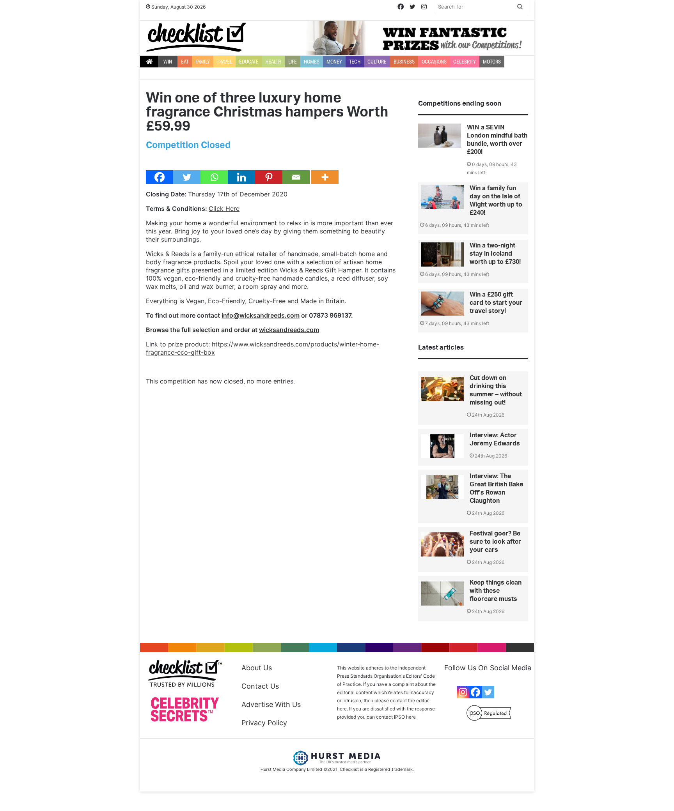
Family (202, 61)
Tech (354, 61)
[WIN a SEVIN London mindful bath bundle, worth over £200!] (439, 136)
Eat (184, 61)
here (411, 717)
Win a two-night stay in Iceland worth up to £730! (495, 253)
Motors (492, 61)
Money (334, 61)
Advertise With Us (271, 704)
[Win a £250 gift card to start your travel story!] (442, 304)
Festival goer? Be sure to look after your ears (495, 541)
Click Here (224, 208)
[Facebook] (159, 177)
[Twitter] (186, 177)
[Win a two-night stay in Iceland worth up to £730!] (442, 254)
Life (292, 61)
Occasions (434, 61)
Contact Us (260, 686)
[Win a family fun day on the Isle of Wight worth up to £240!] (442, 197)
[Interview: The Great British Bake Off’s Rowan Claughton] (442, 487)
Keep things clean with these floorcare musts (495, 591)
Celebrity (464, 61)
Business (404, 61)
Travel (224, 61)
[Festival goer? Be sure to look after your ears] (442, 544)
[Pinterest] (268, 177)
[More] (325, 177)
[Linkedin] (241, 177)
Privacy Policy (264, 723)
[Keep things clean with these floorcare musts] (442, 593)
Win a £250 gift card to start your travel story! (496, 303)
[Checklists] (196, 37)
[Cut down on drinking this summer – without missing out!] (442, 389)
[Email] (296, 177)
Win (167, 61)
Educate (249, 61)
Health (273, 61)
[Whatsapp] (214, 177)
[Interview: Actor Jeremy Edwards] (442, 446)
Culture (377, 61)
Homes (311, 61)
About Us (256, 668)
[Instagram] (463, 692)
